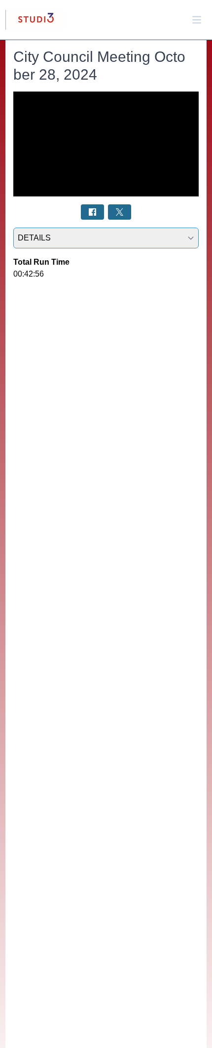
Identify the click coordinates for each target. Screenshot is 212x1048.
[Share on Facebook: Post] (92, 212)
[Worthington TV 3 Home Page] (35, 19)
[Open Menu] (197, 20)
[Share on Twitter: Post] (119, 212)
